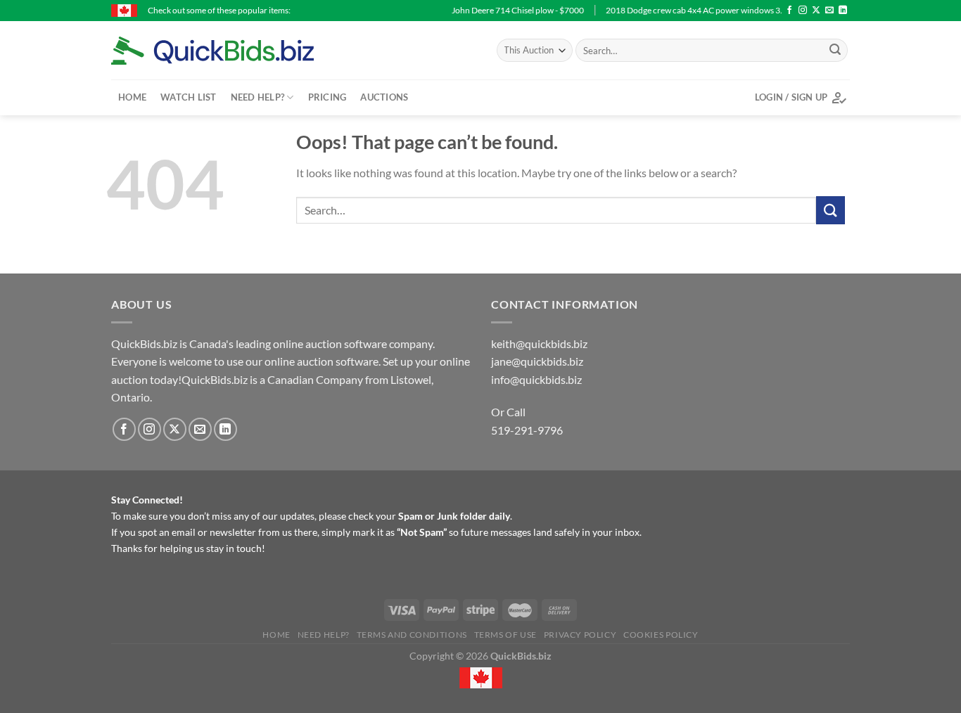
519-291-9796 (527, 430)
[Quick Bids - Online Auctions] (234, 51)
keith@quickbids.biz (539, 343)
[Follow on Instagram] (802, 10)
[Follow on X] (816, 10)
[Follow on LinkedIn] (843, 10)
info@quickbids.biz (536, 379)
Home (132, 97)
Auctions (384, 97)
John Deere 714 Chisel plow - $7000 (492, 10)
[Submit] (835, 51)
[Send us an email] (829, 10)
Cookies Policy (661, 634)
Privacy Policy (580, 634)
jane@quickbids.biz (537, 361)
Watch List (188, 97)
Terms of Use (505, 634)
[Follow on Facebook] (789, 10)
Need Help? (258, 97)
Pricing (327, 97)
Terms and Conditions (412, 634)
